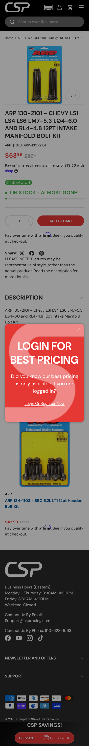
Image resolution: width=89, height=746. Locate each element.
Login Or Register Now (44, 403)
